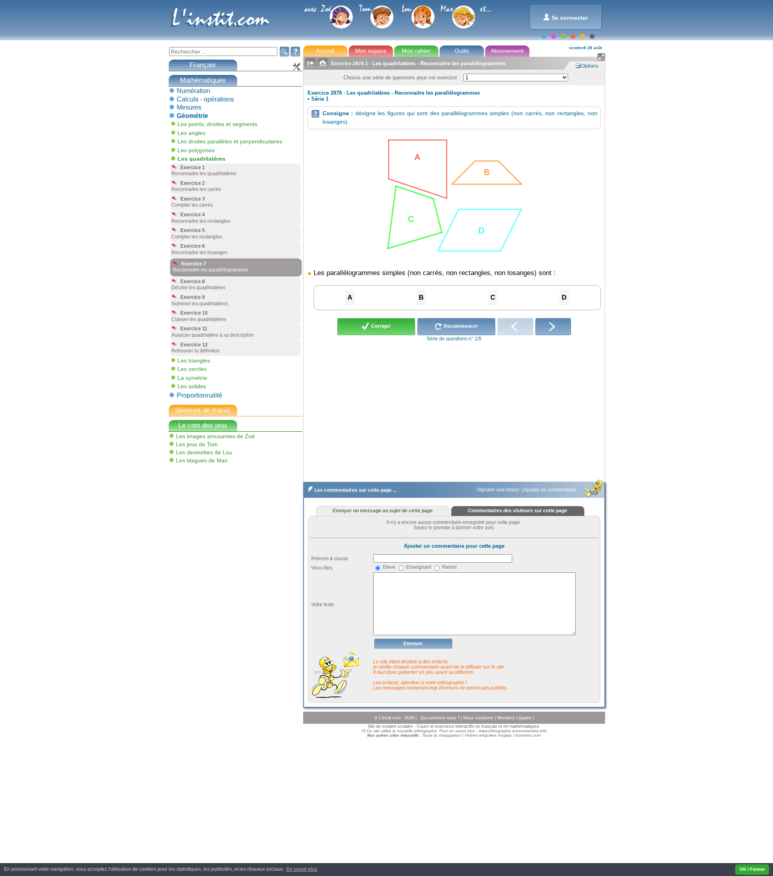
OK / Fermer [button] (752, 869)
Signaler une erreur (499, 490)
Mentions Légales (515, 717)
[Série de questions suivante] (553, 326)
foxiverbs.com (528, 735)
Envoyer (413, 643)
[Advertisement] (228, 523)
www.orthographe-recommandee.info (513, 731)
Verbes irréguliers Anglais (488, 735)
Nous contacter (479, 717)
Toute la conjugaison (441, 735)
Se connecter (565, 17)
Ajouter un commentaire (550, 490)
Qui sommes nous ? (440, 717)
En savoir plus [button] (301, 869)
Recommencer (460, 326)
